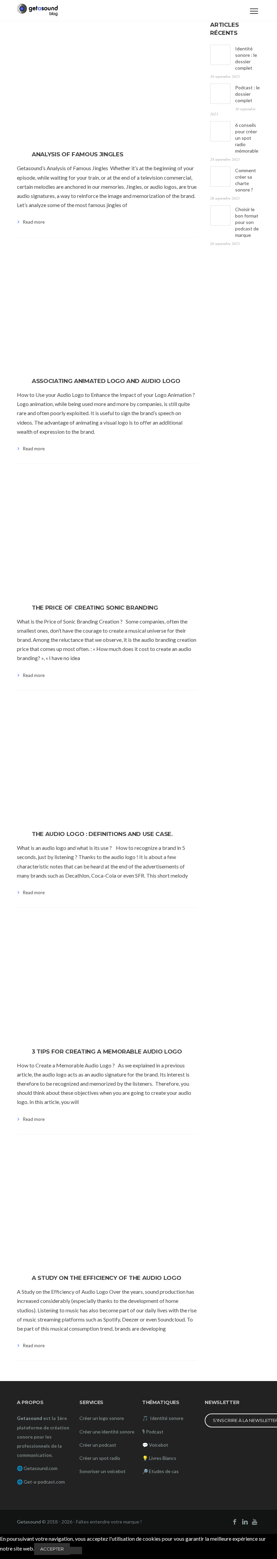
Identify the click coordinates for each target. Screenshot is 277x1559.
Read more (34, 222)
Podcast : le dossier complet (247, 94)
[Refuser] (76, 1550)
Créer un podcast (97, 1445)
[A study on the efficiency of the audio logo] (107, 1205)
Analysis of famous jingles (77, 154)
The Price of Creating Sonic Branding (95, 607)
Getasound (29, 1521)
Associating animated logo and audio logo (106, 381)
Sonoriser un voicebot (102, 1471)
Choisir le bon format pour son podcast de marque (247, 222)
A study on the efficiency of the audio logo (106, 1277)
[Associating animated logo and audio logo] (107, 308)
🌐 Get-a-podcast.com (41, 1482)
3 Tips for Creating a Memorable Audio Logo (107, 1051)
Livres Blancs (162, 1458)
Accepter (52, 1549)
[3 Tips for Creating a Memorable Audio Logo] (107, 978)
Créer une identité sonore (106, 1431)
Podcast (154, 1431)
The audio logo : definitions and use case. (102, 834)
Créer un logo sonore (101, 1418)
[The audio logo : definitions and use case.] (107, 761)
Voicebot (158, 1445)
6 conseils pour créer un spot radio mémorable (246, 138)
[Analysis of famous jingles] (107, 81)
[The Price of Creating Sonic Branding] (107, 534)
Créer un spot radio (99, 1458)
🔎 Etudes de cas (160, 1471)
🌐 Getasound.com (37, 1468)
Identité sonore (166, 1418)
